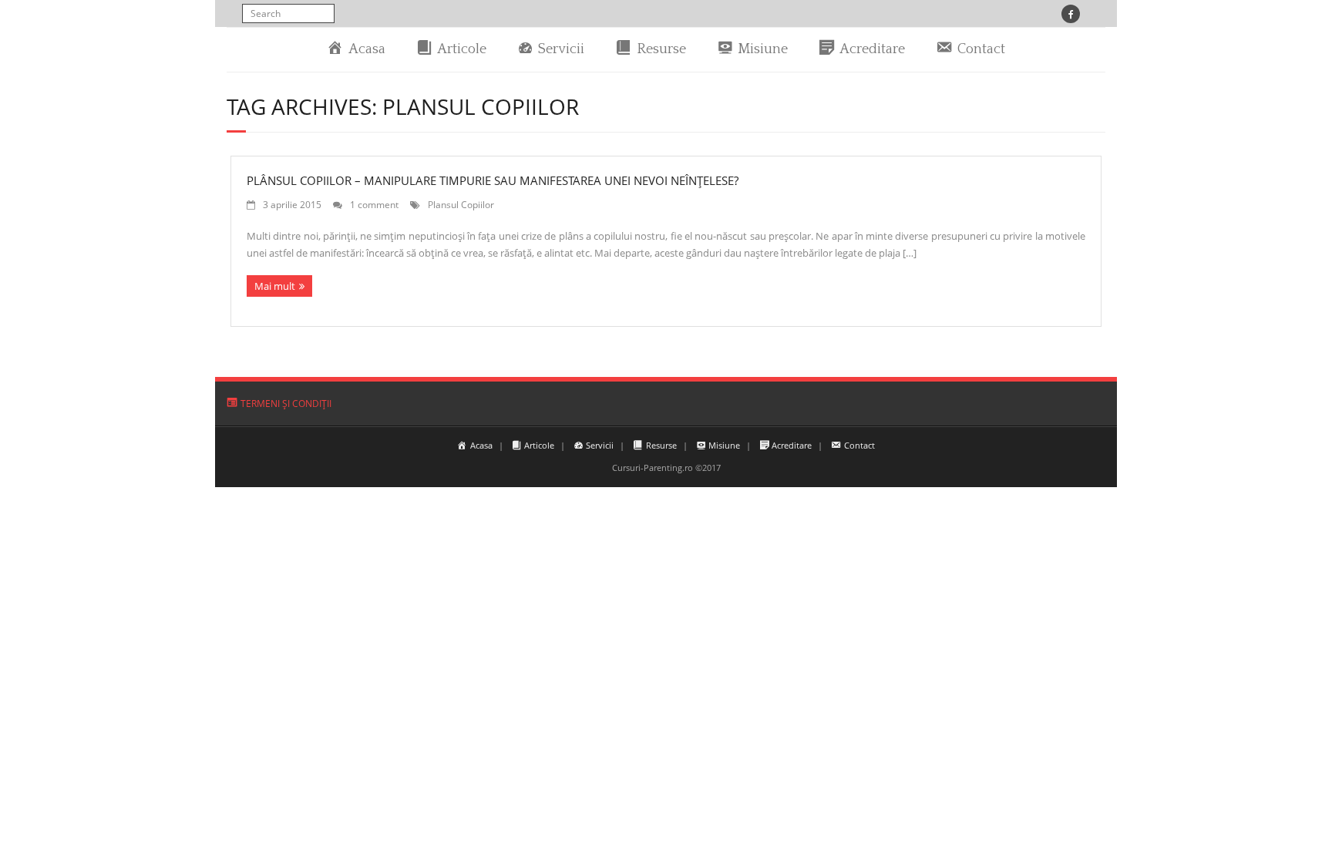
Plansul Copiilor (461, 204)
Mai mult (274, 286)
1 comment (374, 204)
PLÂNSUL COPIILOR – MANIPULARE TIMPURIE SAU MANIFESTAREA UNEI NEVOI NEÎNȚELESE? (492, 180)
